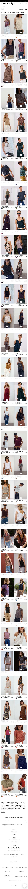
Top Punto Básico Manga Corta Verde (5, 207)
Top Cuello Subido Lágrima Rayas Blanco (19, 648)
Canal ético (21, 871)
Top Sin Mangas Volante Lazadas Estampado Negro (18, 329)
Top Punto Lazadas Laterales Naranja (19, 795)
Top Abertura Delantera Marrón (5, 550)
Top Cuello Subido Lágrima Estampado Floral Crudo (5, 256)
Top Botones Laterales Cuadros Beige (5, 672)
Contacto (14, 842)
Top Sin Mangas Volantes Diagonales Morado (19, 60)
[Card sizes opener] (7, 32)
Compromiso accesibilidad (7, 876)
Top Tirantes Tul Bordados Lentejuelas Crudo (5, 329)
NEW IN (14, 829)
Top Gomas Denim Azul (18, 599)
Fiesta (13, 12)
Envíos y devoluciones (14, 839)
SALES (14, 834)
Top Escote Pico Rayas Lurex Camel (5, 133)
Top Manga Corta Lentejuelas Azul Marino (5, 182)
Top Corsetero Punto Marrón (4, 525)
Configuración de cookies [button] (14, 881)
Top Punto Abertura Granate (19, 452)
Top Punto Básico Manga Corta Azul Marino (18, 207)
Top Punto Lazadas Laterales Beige (19, 35)
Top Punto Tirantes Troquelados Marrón (5, 770)
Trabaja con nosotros (14, 847)
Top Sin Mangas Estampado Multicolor (4, 354)
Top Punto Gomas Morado (5, 305)
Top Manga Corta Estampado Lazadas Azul (19, 158)
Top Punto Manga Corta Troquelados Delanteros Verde (5, 795)
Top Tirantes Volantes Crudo (4, 158)
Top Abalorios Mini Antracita (5, 60)
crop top (12, 806)
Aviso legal (7, 871)
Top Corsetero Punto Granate (18, 476)
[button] (14, 6)
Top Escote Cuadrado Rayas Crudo (18, 525)
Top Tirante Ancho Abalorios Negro (19, 84)
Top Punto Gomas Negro (5, 280)
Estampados (23, 12)
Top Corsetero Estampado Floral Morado (5, 35)
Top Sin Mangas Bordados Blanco (5, 427)
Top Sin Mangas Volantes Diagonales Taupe (5, 84)
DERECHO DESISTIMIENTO (21, 876)
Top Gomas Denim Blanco (4, 476)
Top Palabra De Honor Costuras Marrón (18, 721)
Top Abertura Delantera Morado (5, 599)
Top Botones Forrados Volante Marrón (19, 623)
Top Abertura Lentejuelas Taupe (19, 109)
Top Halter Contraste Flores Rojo (19, 550)
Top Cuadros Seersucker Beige (5, 501)
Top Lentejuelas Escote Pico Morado (19, 305)
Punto (17, 12)
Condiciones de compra (21, 867)
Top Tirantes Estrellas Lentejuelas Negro (19, 574)
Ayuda (14, 837)
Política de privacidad (7, 867)
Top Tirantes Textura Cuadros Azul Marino (18, 231)
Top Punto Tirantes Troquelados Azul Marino (19, 770)
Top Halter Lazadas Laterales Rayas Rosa (19, 256)
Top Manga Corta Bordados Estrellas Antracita (19, 672)
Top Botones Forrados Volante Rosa (5, 648)
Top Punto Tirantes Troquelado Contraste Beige (19, 280)
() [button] (23, 3)
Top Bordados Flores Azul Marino (19, 354)
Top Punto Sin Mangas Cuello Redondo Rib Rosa (5, 746)
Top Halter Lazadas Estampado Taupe (5, 697)
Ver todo (3, 12)
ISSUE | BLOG (14, 832)
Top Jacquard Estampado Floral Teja (19, 133)
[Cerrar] (26, 1)
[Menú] (1, 3)
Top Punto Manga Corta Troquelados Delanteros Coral (19, 746)
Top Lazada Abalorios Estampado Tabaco (5, 378)
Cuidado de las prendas (14, 850)
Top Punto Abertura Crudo (19, 501)
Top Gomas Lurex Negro (5, 623)
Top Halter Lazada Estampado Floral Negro (5, 721)
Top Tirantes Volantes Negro (18, 403)
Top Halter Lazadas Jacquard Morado (5, 231)
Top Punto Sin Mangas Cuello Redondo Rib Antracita (18, 697)
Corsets (9, 12)
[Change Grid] (26, 9)
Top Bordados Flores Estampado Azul (19, 182)
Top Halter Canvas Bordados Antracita (19, 378)
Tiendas (14, 845)
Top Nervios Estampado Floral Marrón (5, 574)
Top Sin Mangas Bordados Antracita (5, 452)
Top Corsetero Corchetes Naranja (5, 109)
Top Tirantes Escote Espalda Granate (5, 403)
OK (24, 821)
